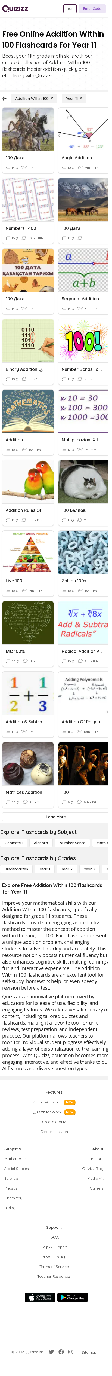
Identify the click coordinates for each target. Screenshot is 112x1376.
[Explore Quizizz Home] (15, 8)
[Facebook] (61, 1352)
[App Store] (40, 1297)
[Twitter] (51, 1352)
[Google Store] (72, 1297)
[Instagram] (70, 1352)
